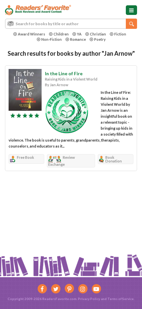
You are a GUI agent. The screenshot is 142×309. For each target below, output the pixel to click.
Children (61, 34)
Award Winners (31, 34)
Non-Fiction (51, 39)
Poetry (100, 39)
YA (79, 34)
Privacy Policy (89, 299)
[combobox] (71, 23)
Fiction (120, 34)
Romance (78, 39)
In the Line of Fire (64, 73)
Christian (98, 34)
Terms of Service (120, 299)
